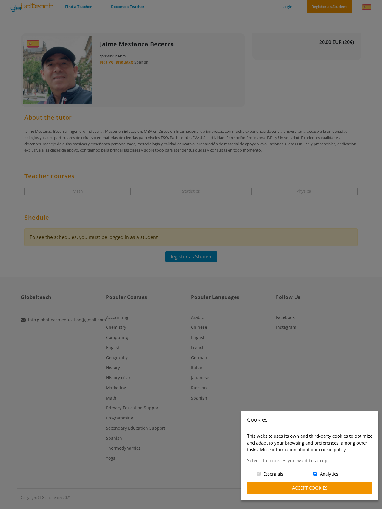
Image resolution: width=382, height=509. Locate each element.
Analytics (329, 474)
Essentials (273, 474)
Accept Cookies (309, 488)
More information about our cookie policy (303, 449)
